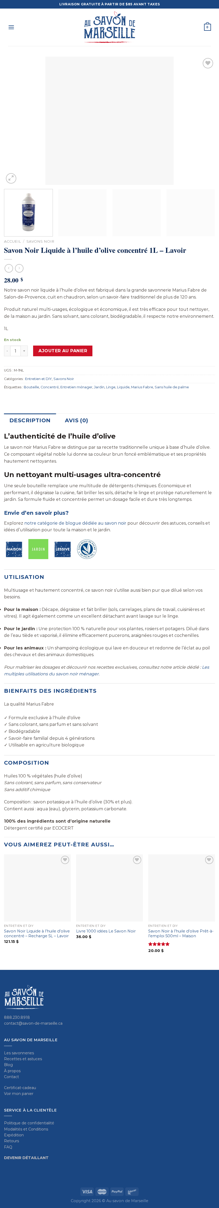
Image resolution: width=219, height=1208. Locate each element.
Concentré (50, 387)
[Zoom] (11, 178)
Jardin (99, 387)
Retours (11, 1141)
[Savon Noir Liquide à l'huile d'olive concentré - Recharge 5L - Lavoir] (37, 887)
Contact (11, 1076)
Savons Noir (40, 241)
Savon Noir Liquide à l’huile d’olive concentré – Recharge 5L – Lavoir (37, 934)
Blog (8, 1064)
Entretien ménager (76, 387)
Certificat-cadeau (20, 1087)
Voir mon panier (18, 1093)
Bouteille (31, 387)
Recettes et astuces (23, 1058)
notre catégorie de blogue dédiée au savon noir (75, 523)
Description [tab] (29, 420)
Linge (110, 387)
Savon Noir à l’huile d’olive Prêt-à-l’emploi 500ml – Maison (181, 934)
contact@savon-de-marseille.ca (33, 1023)
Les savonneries (19, 1053)
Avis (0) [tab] (76, 420)
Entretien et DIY (38, 379)
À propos (12, 1070)
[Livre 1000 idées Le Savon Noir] (109, 887)
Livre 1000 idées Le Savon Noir (106, 931)
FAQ (8, 1147)
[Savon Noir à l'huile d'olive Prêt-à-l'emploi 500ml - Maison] (181, 887)
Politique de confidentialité (29, 1123)
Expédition (14, 1135)
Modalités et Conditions (26, 1129)
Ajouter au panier (62, 350)
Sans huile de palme (172, 387)
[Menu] (11, 27)
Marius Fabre (142, 387)
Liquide (123, 387)
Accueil (12, 241)
